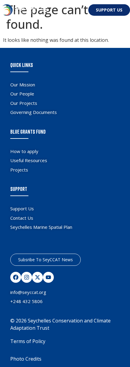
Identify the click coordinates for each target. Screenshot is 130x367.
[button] (44, 9)
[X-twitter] (37, 277)
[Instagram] (26, 277)
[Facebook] (15, 277)
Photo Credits (25, 358)
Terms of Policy (27, 341)
